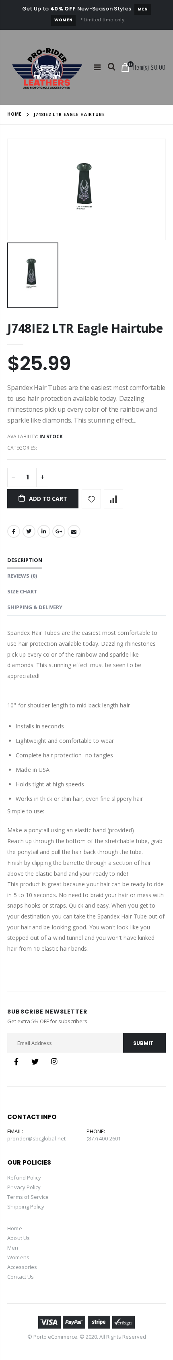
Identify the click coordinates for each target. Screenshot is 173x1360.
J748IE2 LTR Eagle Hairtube (85, 328)
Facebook (13, 531)
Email (74, 531)
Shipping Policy (25, 1206)
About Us (18, 1238)
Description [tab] (24, 560)
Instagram (54, 1061)
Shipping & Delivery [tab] (34, 607)
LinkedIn (43, 531)
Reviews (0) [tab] (22, 575)
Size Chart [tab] (22, 591)
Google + (58, 531)
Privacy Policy (24, 1187)
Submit (143, 1043)
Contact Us (20, 1276)
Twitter (29, 531)
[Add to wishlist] (91, 498)
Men (143, 9)
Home (14, 114)
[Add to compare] (113, 498)
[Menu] (97, 67)
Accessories (22, 1267)
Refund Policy (24, 1177)
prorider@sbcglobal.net (36, 1138)
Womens (18, 1257)
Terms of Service (28, 1196)
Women (63, 20)
